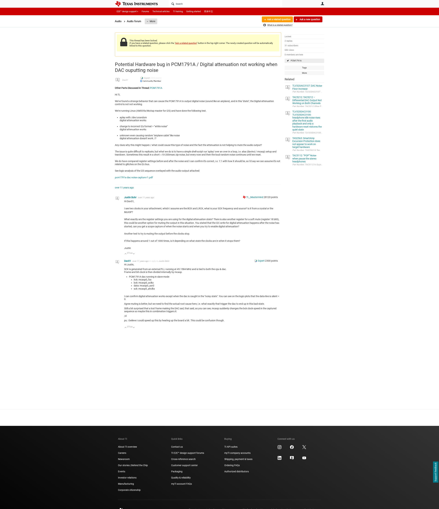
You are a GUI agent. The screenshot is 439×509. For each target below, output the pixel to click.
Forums (145, 11)
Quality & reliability (181, 477)
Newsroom (124, 459)
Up (125, 254)
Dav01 (125, 80)
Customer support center (184, 465)
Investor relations (127, 477)
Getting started (193, 11)
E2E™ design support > (127, 11)
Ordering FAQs (232, 465)
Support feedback (435, 472)
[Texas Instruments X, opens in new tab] (304, 448)
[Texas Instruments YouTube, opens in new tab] (304, 459)
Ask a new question (309, 19)
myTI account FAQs (181, 483)
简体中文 (208, 11)
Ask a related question (279, 19)
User (322, 3)
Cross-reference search (183, 459)
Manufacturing (126, 483)
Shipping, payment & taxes (238, 459)
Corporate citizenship (129, 490)
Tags (304, 67)
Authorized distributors (236, 471)
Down (133, 254)
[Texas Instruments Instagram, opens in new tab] (279, 448)
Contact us (177, 446)
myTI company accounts (237, 453)
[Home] (139, 4)
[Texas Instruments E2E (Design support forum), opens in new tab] (292, 459)
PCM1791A (296, 60)
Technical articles (161, 11)
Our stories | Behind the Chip (133, 465)
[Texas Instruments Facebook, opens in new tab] (292, 448)
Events (121, 471)
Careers (122, 453)
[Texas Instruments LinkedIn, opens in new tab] (279, 459)
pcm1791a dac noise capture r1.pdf (134, 177)
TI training (178, 11)
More (152, 21)
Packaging (176, 471)
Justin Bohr (130, 197)
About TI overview (127, 446)
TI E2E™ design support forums (187, 453)
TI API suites (231, 446)
